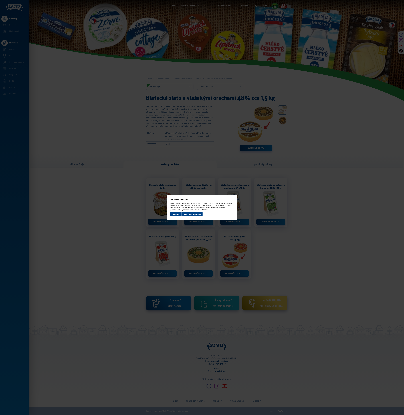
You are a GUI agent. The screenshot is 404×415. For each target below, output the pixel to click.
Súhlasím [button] (175, 214)
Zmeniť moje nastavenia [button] (192, 214)
